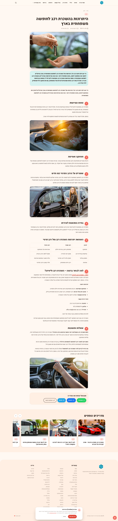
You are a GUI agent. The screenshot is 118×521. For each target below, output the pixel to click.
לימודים (61, 487)
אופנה (75, 471)
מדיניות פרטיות (30, 475)
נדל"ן (48, 491)
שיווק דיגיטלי (60, 507)
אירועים (50, 3)
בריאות (44, 3)
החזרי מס (75, 480)
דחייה (64, 516)
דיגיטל (61, 478)
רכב (84, 11)
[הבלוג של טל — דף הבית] (102, 2)
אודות (75, 3)
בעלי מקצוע (57, 3)
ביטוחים (61, 473)
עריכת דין (65, 3)
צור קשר (32, 471)
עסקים (48, 498)
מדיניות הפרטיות (52, 513)
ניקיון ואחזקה (60, 493)
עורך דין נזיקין (73, 498)
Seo (76, 469)
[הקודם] (20, 416)
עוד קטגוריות (37, 3)
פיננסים (61, 500)
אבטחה (61, 469)
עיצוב (62, 498)
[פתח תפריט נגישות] (115, 518)
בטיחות (75, 473)
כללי (71, 3)
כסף (62, 484)
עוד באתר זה (47, 496)
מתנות (61, 491)
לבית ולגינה (47, 484)
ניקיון (75, 493)
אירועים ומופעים (46, 471)
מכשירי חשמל (73, 489)
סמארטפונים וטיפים (72, 496)
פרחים (61, 502)
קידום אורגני (74, 505)
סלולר (48, 493)
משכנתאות (60, 489)
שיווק (75, 507)
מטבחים (48, 487)
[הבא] (16, 416)
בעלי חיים (75, 475)
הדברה (48, 478)
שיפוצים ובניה (46, 507)
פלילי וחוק (74, 502)
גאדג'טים (75, 478)
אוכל (48, 469)
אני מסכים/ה (72, 516)
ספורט (61, 496)
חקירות (61, 480)
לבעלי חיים (74, 487)
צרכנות (48, 502)
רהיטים (61, 505)
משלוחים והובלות (46, 489)
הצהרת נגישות (30, 478)
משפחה (75, 491)
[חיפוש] (16, 2)
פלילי (48, 500)
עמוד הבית (82, 3)
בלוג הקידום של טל (45, 473)
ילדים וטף (47, 482)
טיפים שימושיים (73, 482)
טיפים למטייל (47, 480)
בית (87, 11)
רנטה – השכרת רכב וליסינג (80, 275)
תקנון (32, 473)
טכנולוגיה (61, 482)
